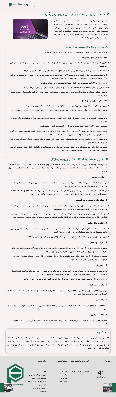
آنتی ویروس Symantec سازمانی (80, 371)
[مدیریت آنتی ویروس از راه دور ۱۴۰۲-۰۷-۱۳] (114, 387)
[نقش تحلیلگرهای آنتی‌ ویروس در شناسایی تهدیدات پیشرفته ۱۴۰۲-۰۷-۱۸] (2, 387)
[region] (100, 374)
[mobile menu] (4, 5)
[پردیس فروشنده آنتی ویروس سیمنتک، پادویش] (16, 5)
